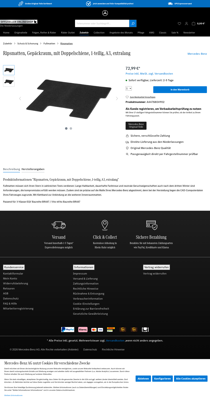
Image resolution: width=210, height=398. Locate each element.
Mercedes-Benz (197, 54)
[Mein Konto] (186, 23)
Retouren (9, 288)
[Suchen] (133, 23)
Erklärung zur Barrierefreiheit (91, 309)
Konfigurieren (162, 378)
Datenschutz (11, 298)
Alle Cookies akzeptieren (191, 378)
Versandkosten (115, 340)
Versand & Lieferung (85, 278)
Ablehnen (143, 378)
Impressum (80, 273)
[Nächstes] (117, 98)
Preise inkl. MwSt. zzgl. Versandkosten (149, 73)
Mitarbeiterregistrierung (18, 308)
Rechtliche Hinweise (85, 288)
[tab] (11, 169)
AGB (5, 293)
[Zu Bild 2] (71, 128)
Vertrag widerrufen (154, 273)
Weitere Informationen (13, 395)
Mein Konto (10, 278)
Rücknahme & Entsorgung (88, 293)
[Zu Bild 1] (66, 128)
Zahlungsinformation (86, 283)
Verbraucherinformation (88, 299)
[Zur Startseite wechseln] (18, 23)
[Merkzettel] (179, 23)
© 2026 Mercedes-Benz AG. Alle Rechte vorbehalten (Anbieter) (44, 349)
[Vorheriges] (20, 98)
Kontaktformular (13, 273)
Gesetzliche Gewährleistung (90, 314)
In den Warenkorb (180, 89)
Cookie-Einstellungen (86, 304)
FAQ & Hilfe (10, 303)
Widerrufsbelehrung (15, 283)
